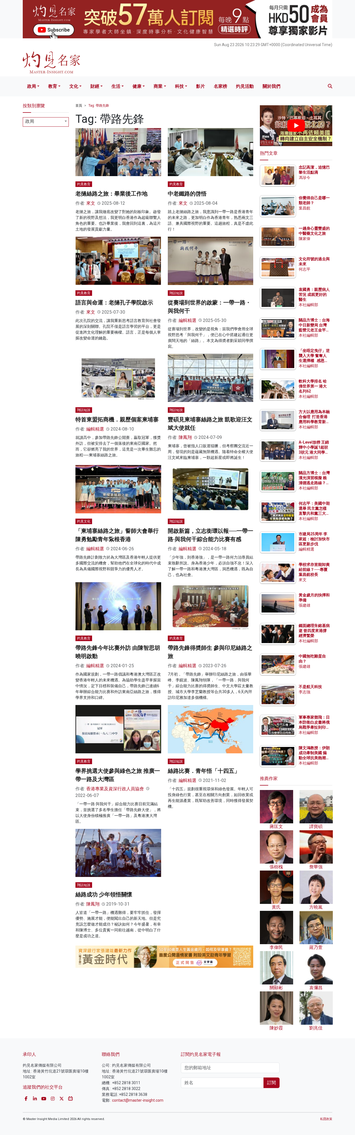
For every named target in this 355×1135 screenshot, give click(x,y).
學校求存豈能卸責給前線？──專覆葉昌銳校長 (314, 569)
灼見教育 (83, 184)
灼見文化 (83, 521)
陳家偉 (304, 238)
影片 (200, 86)
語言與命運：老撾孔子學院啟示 (114, 302)
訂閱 (271, 1082)
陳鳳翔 (185, 437)
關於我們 (271, 86)
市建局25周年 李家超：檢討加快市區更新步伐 (314, 539)
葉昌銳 (304, 208)
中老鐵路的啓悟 (187, 193)
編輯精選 (187, 320)
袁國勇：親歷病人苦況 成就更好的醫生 (314, 294)
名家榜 (220, 86)
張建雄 (304, 605)
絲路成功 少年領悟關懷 (103, 894)
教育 (52, 86)
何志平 (304, 269)
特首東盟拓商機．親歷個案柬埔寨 (117, 419)
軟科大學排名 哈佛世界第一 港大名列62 (313, 386)
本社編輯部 (308, 304)
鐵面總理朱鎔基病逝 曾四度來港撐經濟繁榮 (314, 630)
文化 (73, 86)
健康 (137, 86)
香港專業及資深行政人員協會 (115, 788)
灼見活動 (245, 86)
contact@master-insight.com (137, 1100)
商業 (158, 86)
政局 (31, 86)
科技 (179, 86)
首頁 (78, 106)
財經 (94, 86)
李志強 (304, 692)
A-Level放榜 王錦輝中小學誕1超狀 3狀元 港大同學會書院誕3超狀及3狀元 (314, 452)
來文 (90, 203)
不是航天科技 (310, 686)
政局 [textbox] (29, 121)
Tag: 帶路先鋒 (98, 106)
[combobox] (46, 122)
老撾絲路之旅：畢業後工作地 (111, 193)
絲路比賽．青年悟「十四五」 (204, 771)
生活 (115, 86)
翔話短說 (176, 293)
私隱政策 (326, 1119)
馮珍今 (304, 177)
